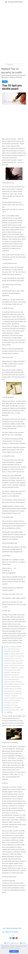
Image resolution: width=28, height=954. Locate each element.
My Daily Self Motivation (15, 2)
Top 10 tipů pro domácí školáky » (10, 932)
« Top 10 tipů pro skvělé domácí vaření (11, 928)
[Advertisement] (14, 19)
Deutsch (8, 943)
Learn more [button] (17, 947)
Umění (5, 81)
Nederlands (16, 943)
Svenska (24, 943)
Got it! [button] (14, 951)
